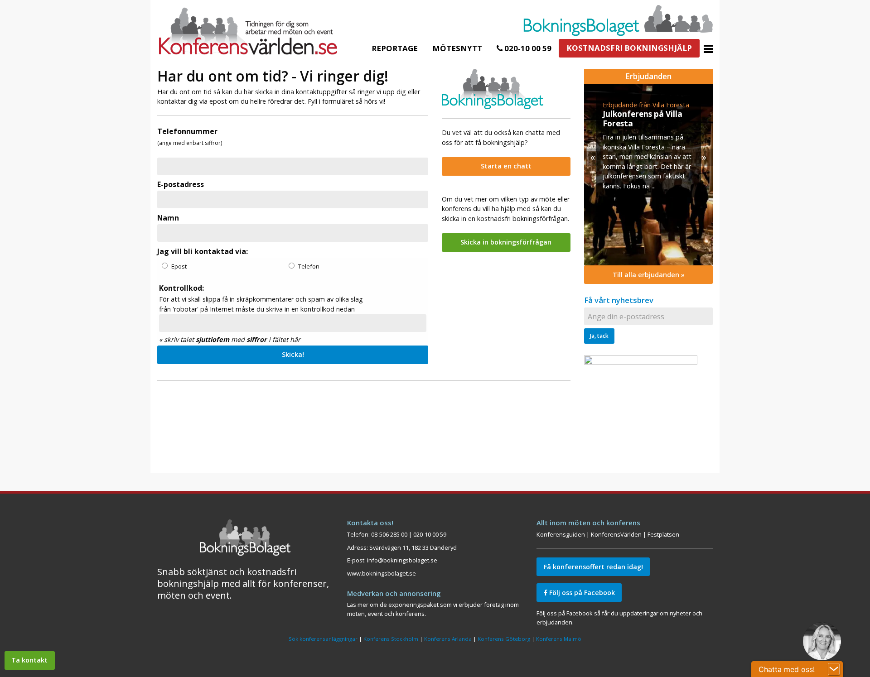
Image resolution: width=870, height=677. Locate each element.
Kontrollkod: (181, 288)
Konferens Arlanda (448, 638)
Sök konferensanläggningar (323, 638)
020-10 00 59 (527, 48)
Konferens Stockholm (390, 638)
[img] (648, 174)
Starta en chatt (506, 166)
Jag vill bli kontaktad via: (202, 251)
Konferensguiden (560, 534)
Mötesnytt (457, 48)
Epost (179, 266)
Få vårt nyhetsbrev (618, 300)
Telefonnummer (187, 131)
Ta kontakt (29, 660)
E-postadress (180, 184)
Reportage (395, 48)
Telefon (308, 266)
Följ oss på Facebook (581, 592)
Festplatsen (663, 534)
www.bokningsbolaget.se (381, 573)
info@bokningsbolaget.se (402, 560)
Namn (168, 218)
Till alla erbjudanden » (649, 274)
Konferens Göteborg (504, 638)
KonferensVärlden (616, 534)
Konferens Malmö (558, 638)
